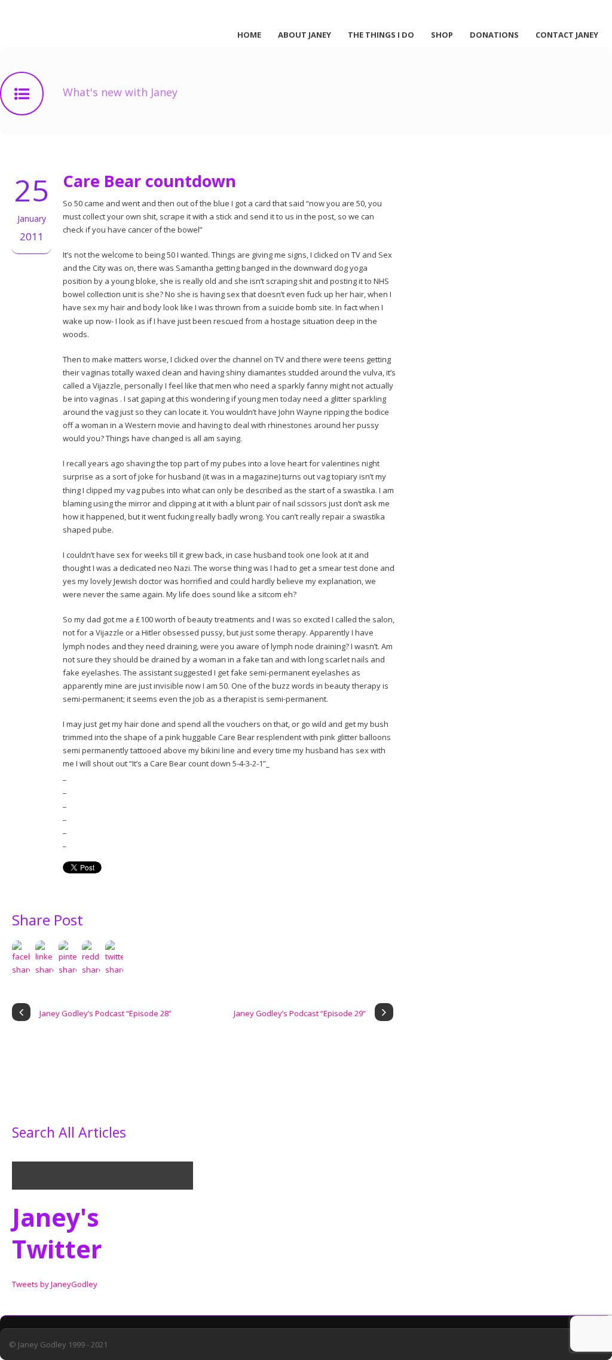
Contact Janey (567, 34)
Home (249, 34)
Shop (442, 34)
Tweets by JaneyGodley (54, 1284)
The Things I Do (381, 34)
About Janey (304, 34)
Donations (494, 34)
